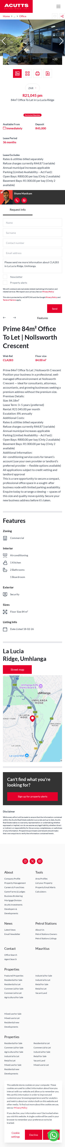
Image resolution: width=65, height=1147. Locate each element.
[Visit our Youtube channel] (40, 861)
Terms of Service (9, 300)
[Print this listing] (37, 73)
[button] (3, 41)
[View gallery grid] (27, 73)
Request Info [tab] (18, 209)
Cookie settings (15, 1134)
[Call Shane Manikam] (17, 200)
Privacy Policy (48, 291)
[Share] (62, 16)
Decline (33, 1134)
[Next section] (14, 318)
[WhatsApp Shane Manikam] (24, 200)
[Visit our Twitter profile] (32, 861)
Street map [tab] (17, 669)
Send (54, 308)
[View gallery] (17, 73)
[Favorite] (55, 16)
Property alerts (18, 282)
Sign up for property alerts (32, 796)
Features (42, 318)
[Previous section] (4, 318)
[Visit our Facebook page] (25, 861)
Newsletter (16, 276)
